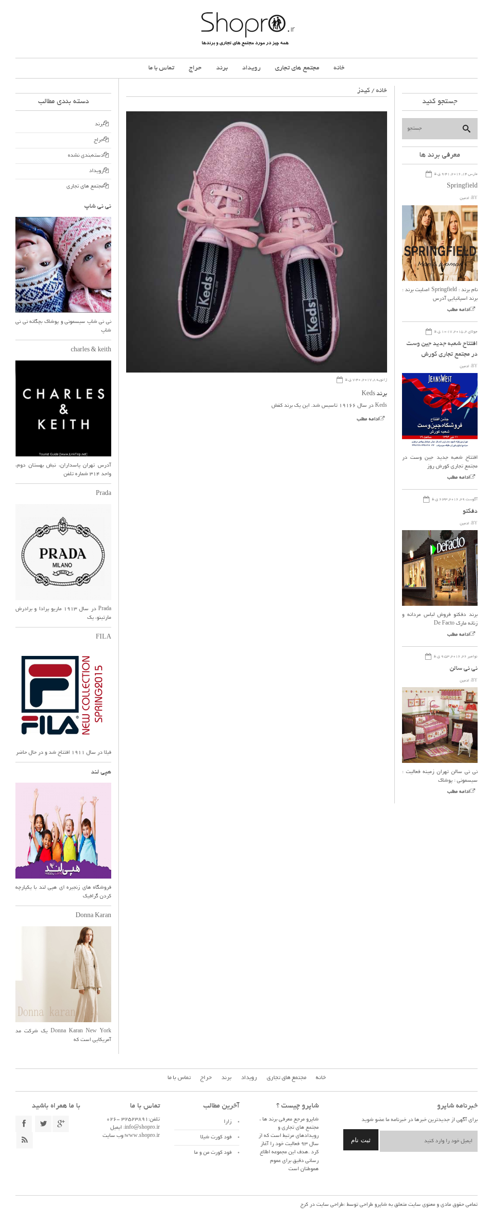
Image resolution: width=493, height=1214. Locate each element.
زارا (228, 1122)
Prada (103, 494)
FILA (103, 637)
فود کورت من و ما (213, 1153)
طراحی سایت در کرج (322, 1205)
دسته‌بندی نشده (86, 156)
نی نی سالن (464, 669)
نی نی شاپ (97, 206)
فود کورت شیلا (216, 1137)
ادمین (464, 198)
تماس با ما (161, 68)
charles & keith (91, 350)
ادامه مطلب (368, 419)
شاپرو (380, 1205)
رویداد (251, 68)
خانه (339, 68)
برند (222, 68)
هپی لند (101, 772)
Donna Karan (93, 916)
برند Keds (374, 394)
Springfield (462, 186)
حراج (195, 68)
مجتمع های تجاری (297, 68)
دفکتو (470, 511)
